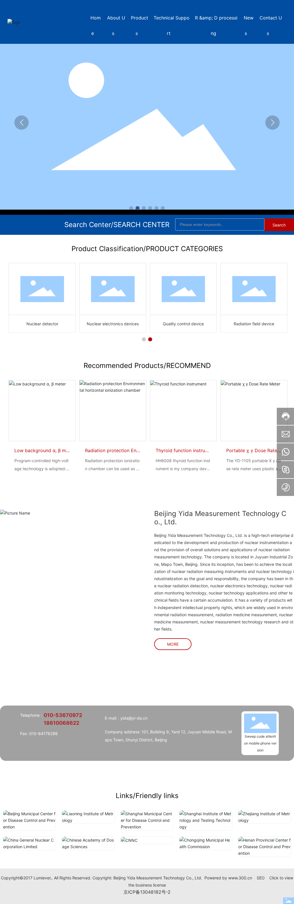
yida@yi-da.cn (134, 718)
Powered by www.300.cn (228, 877)
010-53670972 (63, 715)
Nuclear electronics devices (113, 323)
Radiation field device (254, 323)
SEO (261, 877)
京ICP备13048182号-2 (147, 892)
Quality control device (183, 323)
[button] (131, 208)
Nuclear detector (42, 323)
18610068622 (61, 723)
